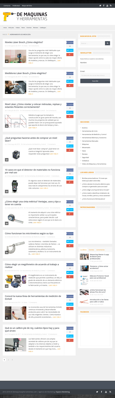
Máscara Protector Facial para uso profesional (99, 277)
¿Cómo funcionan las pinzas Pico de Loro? (98, 291)
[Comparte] (69, 54)
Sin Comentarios (34, 46)
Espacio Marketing (63, 392)
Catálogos (43, 27)
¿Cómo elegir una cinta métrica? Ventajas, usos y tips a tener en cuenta (33, 203)
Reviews (35, 27)
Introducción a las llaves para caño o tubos (99, 300)
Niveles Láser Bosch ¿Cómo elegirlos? (24, 42)
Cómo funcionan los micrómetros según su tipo (29, 233)
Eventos (29, 27)
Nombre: (83, 63)
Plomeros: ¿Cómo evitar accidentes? (99, 267)
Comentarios (100, 250)
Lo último (83, 250)
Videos (18, 27)
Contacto (7, 5)
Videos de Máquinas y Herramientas (94, 164)
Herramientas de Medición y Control (33, 110)
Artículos (11, 27)
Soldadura (85, 161)
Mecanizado (86, 147)
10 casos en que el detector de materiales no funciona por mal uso (32, 171)
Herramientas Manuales (90, 141)
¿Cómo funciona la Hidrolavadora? (93, 199)
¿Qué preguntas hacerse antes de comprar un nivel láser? (31, 139)
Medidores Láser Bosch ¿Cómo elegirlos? (26, 73)
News (23, 27)
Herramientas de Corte (89, 131)
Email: (82, 71)
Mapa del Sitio (27, 5)
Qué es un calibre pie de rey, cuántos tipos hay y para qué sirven (32, 329)
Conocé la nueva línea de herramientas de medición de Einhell (33, 297)
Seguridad (85, 157)
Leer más (32, 128)
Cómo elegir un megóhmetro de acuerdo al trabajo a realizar (32, 266)
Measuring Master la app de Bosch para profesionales (99, 256)
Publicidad (16, 5)
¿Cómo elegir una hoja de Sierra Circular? (95, 190)
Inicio (5, 27)
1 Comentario (51, 144)
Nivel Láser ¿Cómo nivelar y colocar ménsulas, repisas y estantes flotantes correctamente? (33, 105)
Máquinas (85, 144)
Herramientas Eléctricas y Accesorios (94, 138)
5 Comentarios (52, 334)
